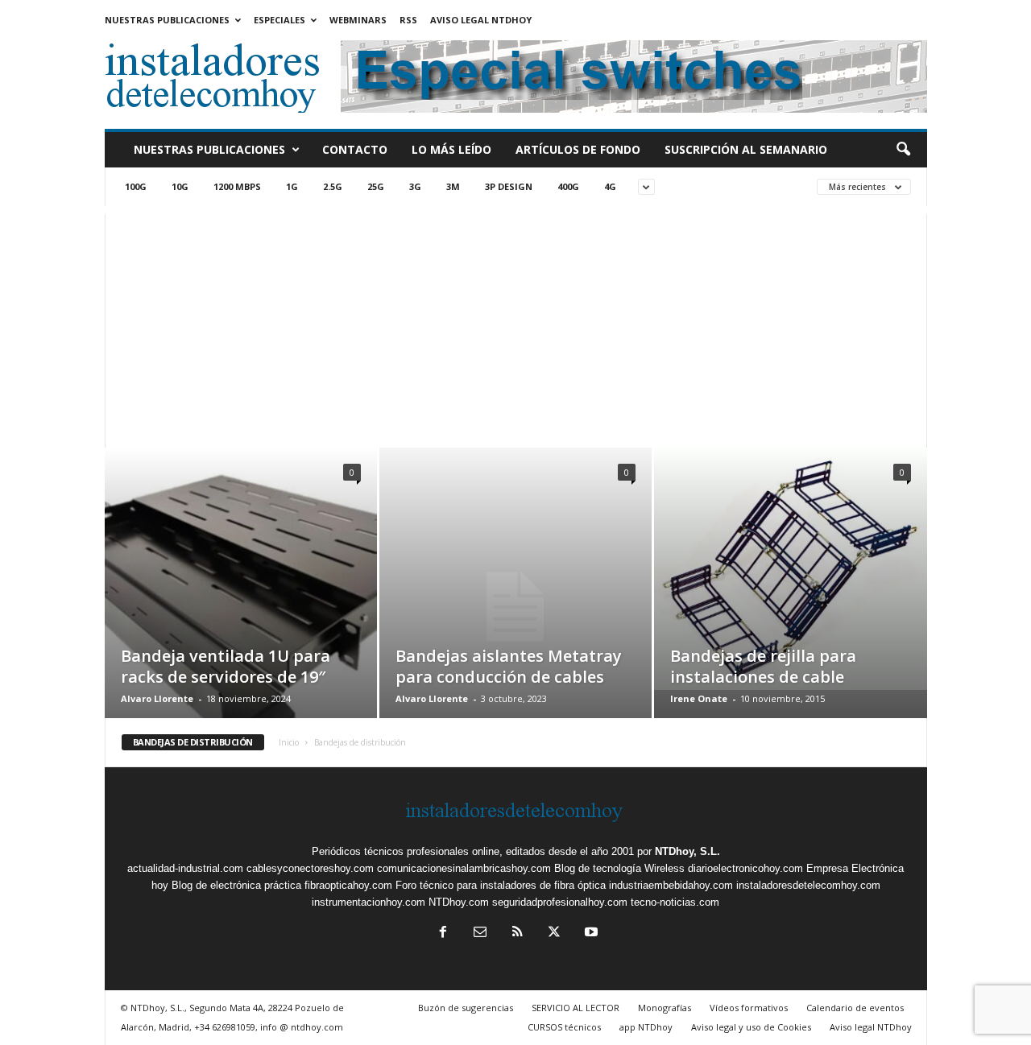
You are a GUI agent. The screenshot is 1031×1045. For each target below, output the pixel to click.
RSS (408, 20)
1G (292, 186)
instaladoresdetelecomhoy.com (808, 885)
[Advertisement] (516, 327)
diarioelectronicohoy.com (745, 868)
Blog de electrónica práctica (236, 885)
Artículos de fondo (578, 149)
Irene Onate (698, 698)
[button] (903, 149)
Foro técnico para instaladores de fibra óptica (500, 885)
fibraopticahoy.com (348, 885)
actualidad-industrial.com (185, 868)
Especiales (279, 20)
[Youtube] (590, 933)
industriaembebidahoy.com (671, 885)
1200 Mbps (237, 186)
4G (610, 186)
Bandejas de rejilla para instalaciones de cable (763, 666)
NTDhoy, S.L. (687, 851)
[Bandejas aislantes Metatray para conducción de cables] (515, 607)
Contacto (354, 149)
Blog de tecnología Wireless (619, 868)
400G (568, 186)
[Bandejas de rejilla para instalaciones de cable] (790, 569)
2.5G (332, 186)
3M (453, 186)
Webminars (358, 20)
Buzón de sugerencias (465, 1008)
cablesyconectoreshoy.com (310, 868)
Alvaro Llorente (157, 698)
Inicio (289, 742)
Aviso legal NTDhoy (481, 20)
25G (375, 186)
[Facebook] (443, 933)
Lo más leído (451, 149)
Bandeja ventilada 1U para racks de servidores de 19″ (225, 666)
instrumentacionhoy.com (368, 902)
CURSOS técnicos (564, 1027)
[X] (554, 933)
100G (136, 186)
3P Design (508, 186)
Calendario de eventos (855, 1008)
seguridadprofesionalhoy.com (559, 902)
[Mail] (480, 933)
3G (415, 186)
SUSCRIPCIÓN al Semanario (746, 149)
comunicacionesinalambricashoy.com (464, 868)
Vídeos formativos (749, 1008)
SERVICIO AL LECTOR (575, 1008)
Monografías (664, 1008)
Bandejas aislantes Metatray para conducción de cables (508, 666)
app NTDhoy (646, 1027)
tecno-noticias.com (675, 902)
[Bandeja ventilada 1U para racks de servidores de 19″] (241, 607)
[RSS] (517, 933)
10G (180, 186)
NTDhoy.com (459, 902)
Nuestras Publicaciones (167, 20)
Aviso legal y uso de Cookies (751, 1027)
